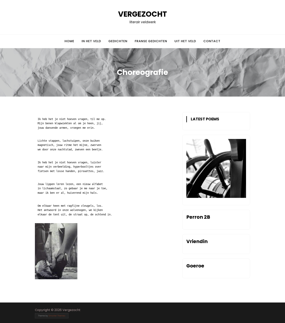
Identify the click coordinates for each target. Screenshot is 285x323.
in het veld (91, 41)
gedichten (117, 41)
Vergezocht (142, 14)
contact (211, 41)
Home (69, 41)
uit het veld (185, 41)
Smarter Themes (56, 315)
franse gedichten (151, 41)
